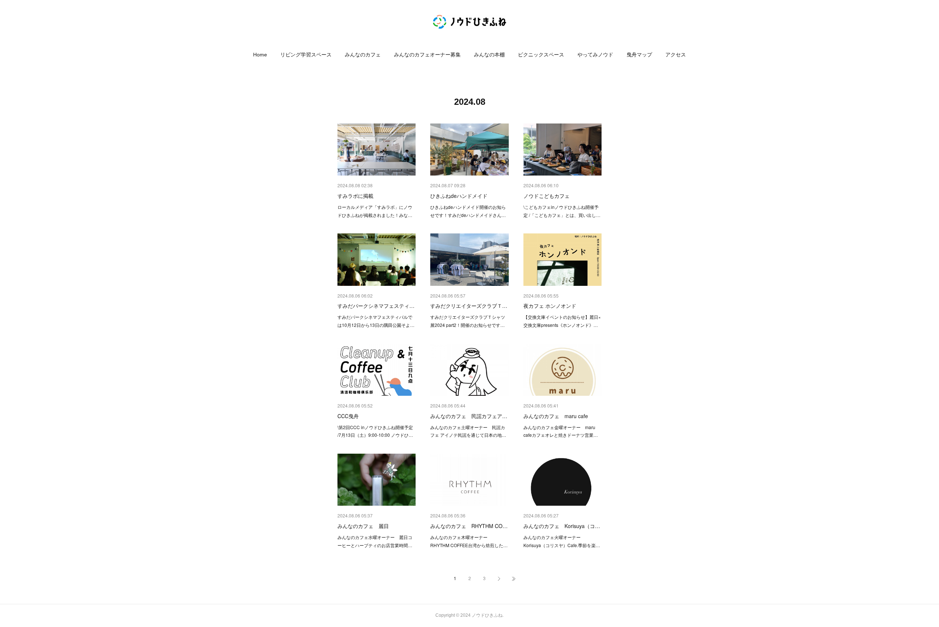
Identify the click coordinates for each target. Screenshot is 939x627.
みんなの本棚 (489, 55)
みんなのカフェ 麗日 (363, 526)
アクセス (675, 55)
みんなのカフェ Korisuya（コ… (561, 526)
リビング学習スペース (306, 55)
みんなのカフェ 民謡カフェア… (468, 416)
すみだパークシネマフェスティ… (375, 305)
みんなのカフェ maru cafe (555, 416)
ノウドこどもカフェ (546, 195)
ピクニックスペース (541, 55)
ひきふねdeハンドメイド (458, 195)
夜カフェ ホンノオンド (549, 305)
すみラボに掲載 (355, 195)
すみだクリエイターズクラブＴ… (468, 305)
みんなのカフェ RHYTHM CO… (469, 526)
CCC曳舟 (348, 416)
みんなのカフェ (363, 55)
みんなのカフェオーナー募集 (427, 55)
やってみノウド (595, 55)
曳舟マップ (639, 55)
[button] (260, 55)
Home (260, 55)
